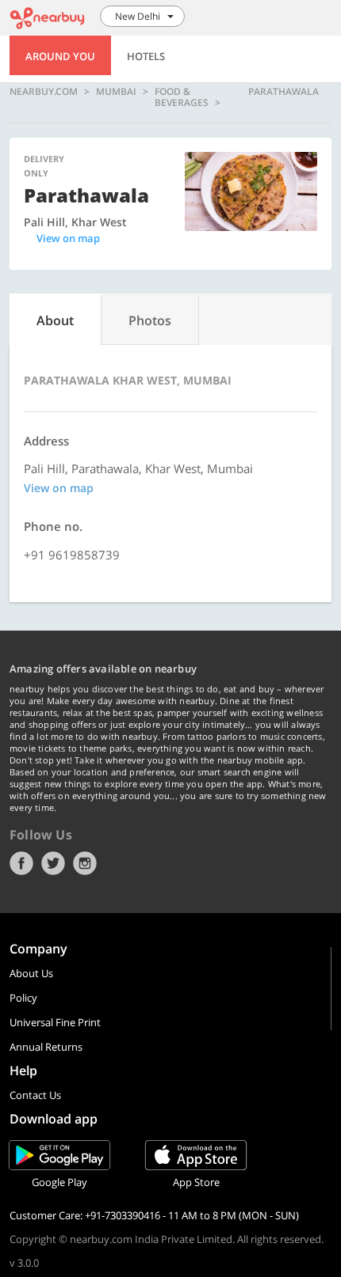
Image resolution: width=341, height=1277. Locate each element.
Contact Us (35, 1095)
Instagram (85, 863)
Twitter (53, 863)
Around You (60, 56)
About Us (31, 973)
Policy (23, 998)
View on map (68, 238)
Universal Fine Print (55, 1022)
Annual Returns (46, 1047)
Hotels (146, 56)
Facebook (21, 863)
